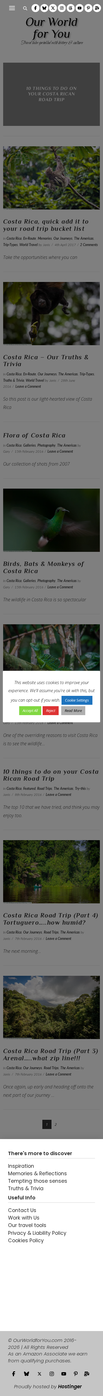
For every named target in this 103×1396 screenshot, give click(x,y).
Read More (73, 710)
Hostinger (70, 1386)
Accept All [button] (30, 710)
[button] (12, 8)
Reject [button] (50, 710)
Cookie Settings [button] (77, 700)
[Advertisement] (44, 1283)
